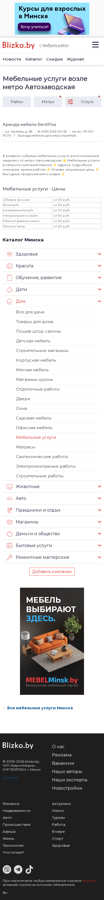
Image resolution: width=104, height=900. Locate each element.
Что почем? (13, 852)
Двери (23, 398)
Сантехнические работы (42, 456)
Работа (58, 824)
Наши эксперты (69, 779)
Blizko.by (89, 881)
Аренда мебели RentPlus (29, 124)
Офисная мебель (34, 427)
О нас (58, 746)
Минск (58, 810)
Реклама (61, 755)
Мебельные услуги (36, 437)
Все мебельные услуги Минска (40, 708)
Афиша (9, 831)
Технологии (13, 845)
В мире (58, 831)
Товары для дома (34, 321)
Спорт (57, 838)
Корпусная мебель (36, 360)
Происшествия (16, 824)
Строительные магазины (42, 350)
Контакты (10, 777)
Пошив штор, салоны (38, 331)
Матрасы (25, 446)
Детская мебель (33, 340)
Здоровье (61, 845)
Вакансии (63, 763)
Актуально (61, 803)
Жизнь (8, 838)
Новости (12, 59)
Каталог (33, 59)
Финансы (11, 803)
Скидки (54, 59)
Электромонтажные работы (45, 466)
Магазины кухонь (34, 379)
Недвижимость (16, 810)
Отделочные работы (38, 389)
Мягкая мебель (32, 369)
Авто (7, 817)
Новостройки (67, 788)
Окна (21, 408)
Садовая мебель (33, 418)
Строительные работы (39, 475)
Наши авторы (67, 771)
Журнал (75, 59)
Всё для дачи (30, 311)
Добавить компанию (52, 571)
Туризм (58, 817)
